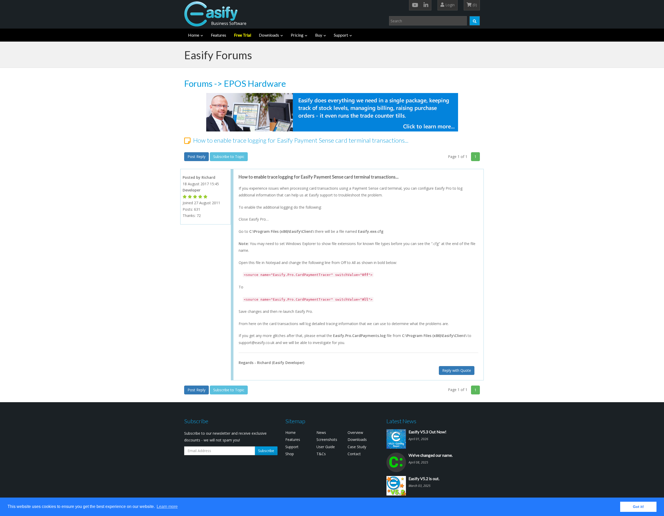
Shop (289, 453)
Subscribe (266, 450)
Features (218, 34)
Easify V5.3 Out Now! (427, 431)
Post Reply (196, 156)
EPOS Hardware (255, 83)
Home (193, 34)
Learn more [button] (167, 506)
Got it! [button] (638, 507)
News (321, 432)
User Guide (325, 446)
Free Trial (242, 34)
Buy (318, 34)
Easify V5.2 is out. (424, 478)
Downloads (269, 34)
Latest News (401, 421)
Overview (355, 432)
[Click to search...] (474, 20)
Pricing (297, 34)
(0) (474, 4)
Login (449, 4)
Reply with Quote (456, 370)
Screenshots (326, 439)
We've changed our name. (431, 455)
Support (341, 34)
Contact (354, 453)
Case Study (357, 446)
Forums (198, 83)
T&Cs (321, 453)
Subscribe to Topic (228, 156)
